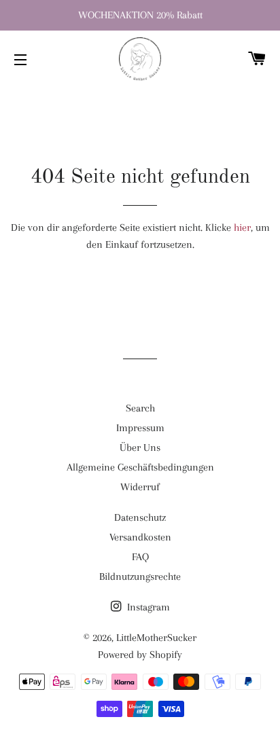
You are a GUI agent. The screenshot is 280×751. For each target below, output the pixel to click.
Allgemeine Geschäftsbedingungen (140, 467)
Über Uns (140, 447)
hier (242, 227)
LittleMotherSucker (156, 637)
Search (140, 408)
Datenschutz (140, 517)
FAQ (140, 557)
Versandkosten (140, 537)
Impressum (140, 428)
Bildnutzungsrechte (140, 576)
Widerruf (140, 487)
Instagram (147, 607)
